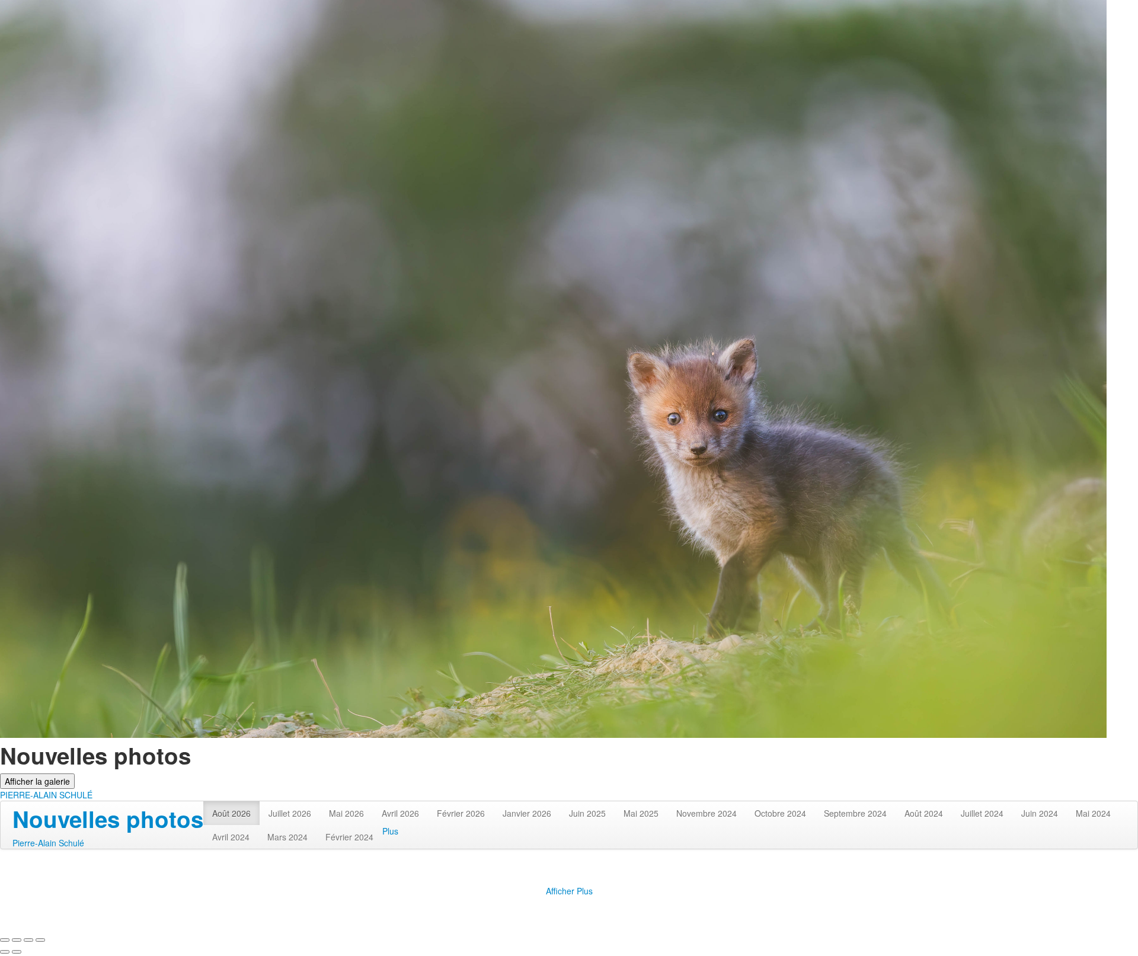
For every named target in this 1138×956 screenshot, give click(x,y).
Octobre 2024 (780, 813)
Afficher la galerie (37, 781)
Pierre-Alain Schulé (48, 843)
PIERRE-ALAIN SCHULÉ (46, 795)
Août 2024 (923, 813)
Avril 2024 (231, 837)
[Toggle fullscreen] (28, 940)
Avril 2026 (400, 813)
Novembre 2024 (706, 813)
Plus (390, 831)
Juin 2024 (1039, 813)
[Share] (16, 940)
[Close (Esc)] (4, 940)
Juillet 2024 (982, 813)
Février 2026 (461, 813)
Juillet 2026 (289, 813)
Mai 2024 (1093, 813)
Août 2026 (231, 813)
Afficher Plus (569, 891)
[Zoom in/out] (40, 940)
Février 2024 (349, 837)
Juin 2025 (587, 813)
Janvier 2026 (527, 813)
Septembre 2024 (855, 813)
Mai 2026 (346, 813)
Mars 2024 (287, 837)
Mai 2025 (641, 813)
